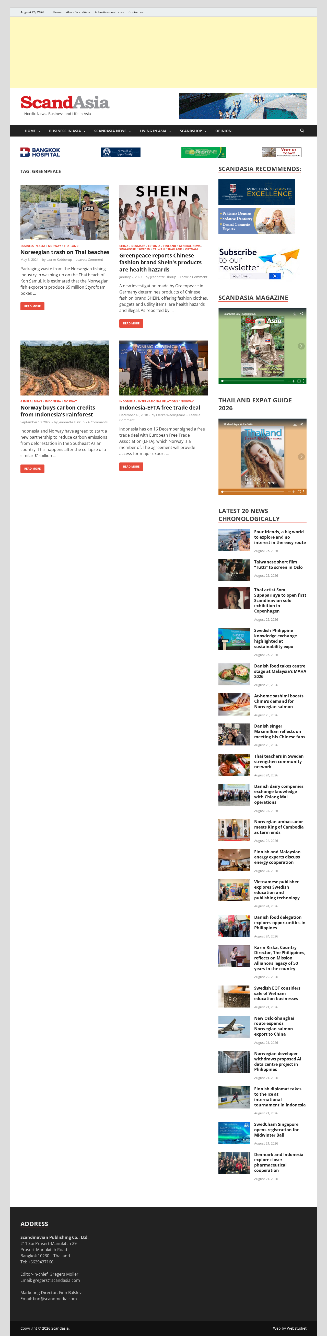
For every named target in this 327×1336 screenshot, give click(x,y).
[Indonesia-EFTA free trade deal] (163, 369)
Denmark (138, 246)
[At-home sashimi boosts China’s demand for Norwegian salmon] (234, 696)
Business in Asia (65, 130)
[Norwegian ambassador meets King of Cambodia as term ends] (234, 822)
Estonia (154, 246)
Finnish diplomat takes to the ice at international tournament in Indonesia (280, 1096)
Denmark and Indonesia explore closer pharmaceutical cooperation (278, 1162)
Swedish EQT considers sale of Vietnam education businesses (277, 993)
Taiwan (159, 249)
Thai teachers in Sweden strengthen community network (279, 761)
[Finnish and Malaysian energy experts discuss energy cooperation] (234, 852)
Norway (54, 246)
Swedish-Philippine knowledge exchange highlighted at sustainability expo (275, 638)
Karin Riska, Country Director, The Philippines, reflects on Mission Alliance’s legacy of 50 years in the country (280, 958)
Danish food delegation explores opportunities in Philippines (280, 922)
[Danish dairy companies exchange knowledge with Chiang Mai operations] (234, 787)
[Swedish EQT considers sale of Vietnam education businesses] (234, 988)
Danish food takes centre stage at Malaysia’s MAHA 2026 (280, 671)
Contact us (136, 12)
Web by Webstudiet (290, 1328)
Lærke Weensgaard (170, 415)
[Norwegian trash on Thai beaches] (64, 213)
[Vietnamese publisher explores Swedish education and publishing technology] (234, 882)
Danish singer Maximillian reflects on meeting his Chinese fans (279, 731)
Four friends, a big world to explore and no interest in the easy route (280, 537)
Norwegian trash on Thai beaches (64, 252)
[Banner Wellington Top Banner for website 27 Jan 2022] (281, 155)
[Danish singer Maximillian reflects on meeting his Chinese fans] (234, 726)
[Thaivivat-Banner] (203, 156)
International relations (158, 401)
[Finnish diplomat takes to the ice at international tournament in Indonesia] (234, 1089)
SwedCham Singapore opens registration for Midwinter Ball (276, 1130)
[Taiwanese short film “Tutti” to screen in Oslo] (234, 562)
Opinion (223, 130)
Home (57, 12)
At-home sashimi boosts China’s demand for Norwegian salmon (278, 701)
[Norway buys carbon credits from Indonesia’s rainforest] (64, 369)
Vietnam (191, 249)
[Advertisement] (163, 52)
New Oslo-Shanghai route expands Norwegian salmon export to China (274, 1026)
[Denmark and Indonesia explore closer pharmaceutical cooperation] (234, 1155)
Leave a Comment (89, 259)
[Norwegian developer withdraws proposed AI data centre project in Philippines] (234, 1054)
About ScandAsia (78, 12)
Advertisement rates (109, 12)
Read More (30, 305)
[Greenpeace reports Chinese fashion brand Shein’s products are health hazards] (163, 213)
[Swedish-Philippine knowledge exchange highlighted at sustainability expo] (234, 631)
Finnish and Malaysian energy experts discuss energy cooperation (277, 857)
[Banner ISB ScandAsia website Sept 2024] (243, 117)
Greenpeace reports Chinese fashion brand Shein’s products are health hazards (160, 262)
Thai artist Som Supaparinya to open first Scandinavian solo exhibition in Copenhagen (280, 600)
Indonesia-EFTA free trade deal (159, 407)
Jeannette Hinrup (163, 277)
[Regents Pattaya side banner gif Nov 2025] (256, 203)
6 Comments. (98, 422)
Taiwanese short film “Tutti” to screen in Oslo (278, 564)
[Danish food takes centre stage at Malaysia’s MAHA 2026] (234, 666)
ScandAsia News (110, 130)
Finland (169, 246)
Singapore (127, 249)
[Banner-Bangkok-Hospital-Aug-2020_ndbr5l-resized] (40, 155)
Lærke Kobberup (59, 259)
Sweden (144, 249)
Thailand (71, 246)
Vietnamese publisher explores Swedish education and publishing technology (277, 889)
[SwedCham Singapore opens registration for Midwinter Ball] (234, 1125)
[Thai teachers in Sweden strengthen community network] (234, 757)
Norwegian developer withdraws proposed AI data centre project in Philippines (277, 1061)
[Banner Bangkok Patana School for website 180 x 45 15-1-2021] (121, 155)
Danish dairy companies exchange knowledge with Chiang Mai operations (278, 794)
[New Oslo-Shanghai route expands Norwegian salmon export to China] (234, 1019)
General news (190, 246)
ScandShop (191, 130)
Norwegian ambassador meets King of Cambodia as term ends (279, 827)
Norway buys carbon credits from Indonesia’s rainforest (57, 411)
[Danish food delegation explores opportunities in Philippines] (234, 918)
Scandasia (60, 1328)
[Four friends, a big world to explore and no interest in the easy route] (234, 532)
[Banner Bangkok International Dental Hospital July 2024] (256, 232)
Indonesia (53, 401)
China (124, 246)
